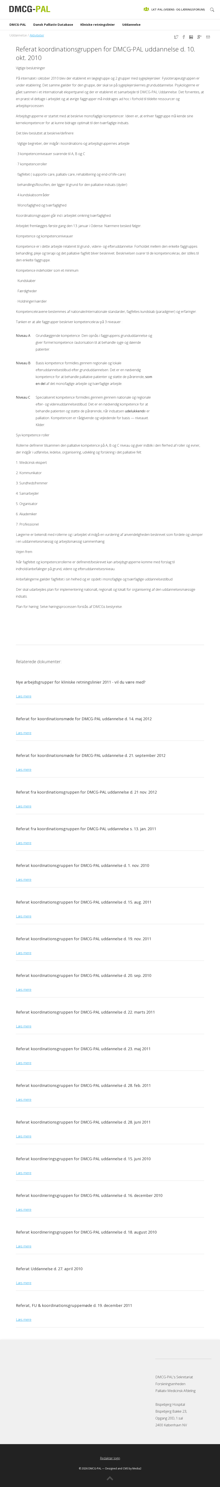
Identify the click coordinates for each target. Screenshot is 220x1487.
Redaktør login (110, 1458)
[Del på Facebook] (186, 38)
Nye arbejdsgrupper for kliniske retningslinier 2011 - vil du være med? (80, 682)
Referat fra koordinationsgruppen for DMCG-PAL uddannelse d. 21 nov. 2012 (86, 792)
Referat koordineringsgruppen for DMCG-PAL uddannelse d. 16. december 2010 (89, 1195)
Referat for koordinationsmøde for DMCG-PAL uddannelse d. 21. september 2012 (90, 755)
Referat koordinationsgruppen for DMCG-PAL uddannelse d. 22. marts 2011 (85, 1012)
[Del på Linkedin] (193, 38)
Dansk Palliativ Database (53, 24)
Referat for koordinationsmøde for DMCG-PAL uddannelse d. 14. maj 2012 (84, 718)
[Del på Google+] (201, 38)
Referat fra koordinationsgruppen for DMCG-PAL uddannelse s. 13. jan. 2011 (86, 828)
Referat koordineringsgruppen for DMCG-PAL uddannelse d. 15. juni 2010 (83, 1158)
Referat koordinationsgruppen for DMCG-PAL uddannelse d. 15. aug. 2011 (83, 902)
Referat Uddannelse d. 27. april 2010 (49, 1268)
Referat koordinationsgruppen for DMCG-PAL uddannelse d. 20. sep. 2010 (83, 975)
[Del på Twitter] (178, 38)
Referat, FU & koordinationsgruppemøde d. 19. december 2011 (74, 1305)
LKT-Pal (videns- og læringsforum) (178, 9)
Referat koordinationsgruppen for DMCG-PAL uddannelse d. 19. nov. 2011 (83, 938)
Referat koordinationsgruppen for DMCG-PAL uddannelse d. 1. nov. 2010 (82, 865)
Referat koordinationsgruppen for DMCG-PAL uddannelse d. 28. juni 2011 (83, 1122)
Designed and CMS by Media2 (123, 1468)
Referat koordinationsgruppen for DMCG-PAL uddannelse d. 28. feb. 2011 (83, 1085)
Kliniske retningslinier (97, 24)
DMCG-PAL (17, 24)
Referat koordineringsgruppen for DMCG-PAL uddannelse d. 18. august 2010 (86, 1232)
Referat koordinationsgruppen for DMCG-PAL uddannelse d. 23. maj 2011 (83, 1048)
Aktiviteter (37, 35)
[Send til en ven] (208, 38)
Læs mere (23, 696)
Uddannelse (131, 24)
